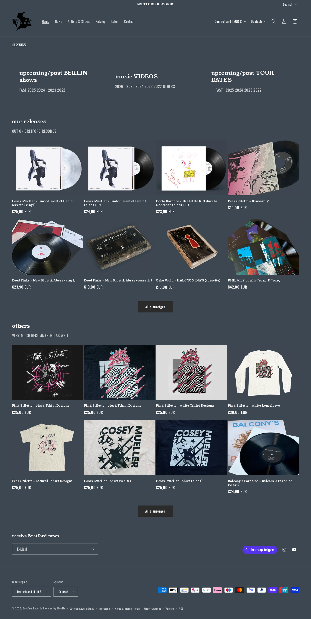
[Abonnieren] (92, 549)
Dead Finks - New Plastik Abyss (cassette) (118, 281)
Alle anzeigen (155, 307)
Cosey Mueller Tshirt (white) (107, 481)
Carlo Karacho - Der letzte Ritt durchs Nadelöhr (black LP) (186, 203)
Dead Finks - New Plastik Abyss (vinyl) (44, 281)
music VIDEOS (136, 76)
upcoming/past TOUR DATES (242, 77)
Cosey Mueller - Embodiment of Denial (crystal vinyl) (43, 203)
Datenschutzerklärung (82, 608)
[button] (273, 21)
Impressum (105, 608)
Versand (170, 608)
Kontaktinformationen (127, 608)
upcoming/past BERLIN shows (53, 77)
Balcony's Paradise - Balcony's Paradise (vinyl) (260, 483)
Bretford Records (32, 608)
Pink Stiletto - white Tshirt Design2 (185, 406)
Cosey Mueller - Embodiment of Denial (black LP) (115, 203)
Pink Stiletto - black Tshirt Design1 (40, 406)
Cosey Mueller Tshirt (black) (179, 481)
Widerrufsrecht (152, 608)
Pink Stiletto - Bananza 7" (249, 201)
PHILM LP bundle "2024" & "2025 (254, 281)
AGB (181, 608)
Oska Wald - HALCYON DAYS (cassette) (188, 281)
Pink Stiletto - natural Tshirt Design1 (42, 481)
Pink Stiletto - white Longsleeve (254, 406)
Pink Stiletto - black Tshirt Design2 (113, 406)
